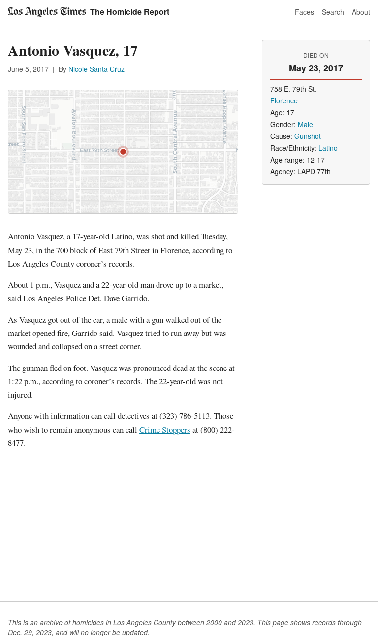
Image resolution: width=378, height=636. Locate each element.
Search (333, 12)
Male (305, 124)
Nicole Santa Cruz (96, 69)
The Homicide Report (129, 11)
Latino (328, 148)
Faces (304, 12)
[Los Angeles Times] (47, 12)
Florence (284, 100)
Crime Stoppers (164, 429)
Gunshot (307, 136)
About (361, 12)
